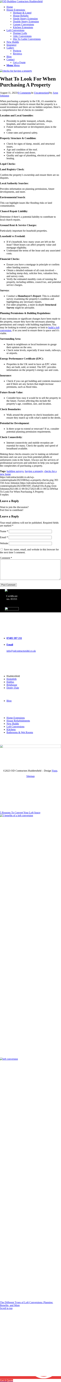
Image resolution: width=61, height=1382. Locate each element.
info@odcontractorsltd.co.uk (21, 651)
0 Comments (24, 92)
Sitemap (30, 776)
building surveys (15, 471)
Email (4, 537)
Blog (9, 700)
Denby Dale (13, 687)
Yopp (54, 770)
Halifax (10, 682)
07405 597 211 (14, 638)
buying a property (34, 471)
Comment (6, 558)
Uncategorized (41, 92)
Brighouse (12, 684)
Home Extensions (16, 717)
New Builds (13, 723)
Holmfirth (12, 679)
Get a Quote (19, 62)
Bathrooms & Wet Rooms (20, 732)
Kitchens (11, 729)
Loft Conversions (15, 726)
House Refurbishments (18, 720)
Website (4, 543)
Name (4, 531)
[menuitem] (34, 7)
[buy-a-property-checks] (16, 70)
